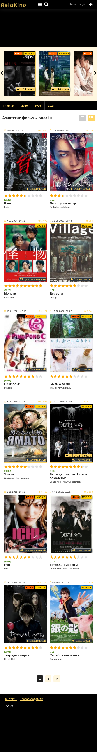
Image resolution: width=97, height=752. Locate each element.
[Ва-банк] (20, 73)
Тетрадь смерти (17, 656)
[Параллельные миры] (54, 73)
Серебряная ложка (64, 656)
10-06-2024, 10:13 (62, 130)
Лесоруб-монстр (63, 204)
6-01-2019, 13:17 (61, 582)
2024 (51, 105)
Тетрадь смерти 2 (64, 566)
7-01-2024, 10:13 (16, 220)
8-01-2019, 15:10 (16, 492)
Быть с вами (60, 385)
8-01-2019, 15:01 (61, 492)
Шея (7, 204)
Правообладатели (31, 699)
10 (40, 195)
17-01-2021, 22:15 (16, 311)
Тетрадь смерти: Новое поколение (68, 477)
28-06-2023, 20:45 (62, 220)
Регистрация (77, 4)
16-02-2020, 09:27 (62, 311)
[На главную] (17, 3)
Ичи (7, 566)
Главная (8, 105)
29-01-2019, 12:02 (62, 401)
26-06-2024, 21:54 (16, 130)
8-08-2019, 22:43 (16, 401)
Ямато (16, 475)
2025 (38, 105)
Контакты (11, 699)
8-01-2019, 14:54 (16, 582)
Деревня (56, 295)
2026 (24, 105)
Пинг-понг (12, 385)
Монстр (10, 295)
